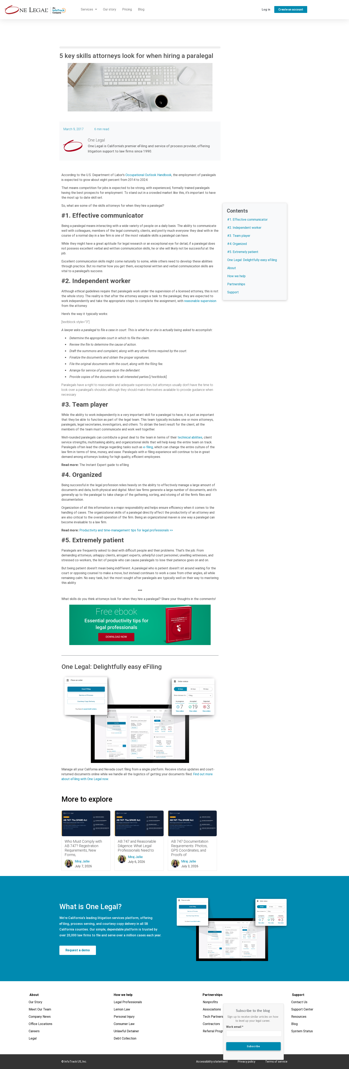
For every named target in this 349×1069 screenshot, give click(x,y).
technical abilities (190, 437)
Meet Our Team (40, 1009)
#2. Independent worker (244, 228)
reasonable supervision (200, 301)
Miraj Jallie (82, 861)
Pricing (127, 9)
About (231, 268)
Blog (141, 9)
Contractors (211, 1024)
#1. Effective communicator (247, 219)
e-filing (148, 447)
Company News (40, 1017)
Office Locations (41, 1024)
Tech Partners (213, 1017)
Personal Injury (124, 1017)
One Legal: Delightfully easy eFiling (252, 260)
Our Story (35, 1002)
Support (233, 292)
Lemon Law (122, 1009)
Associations (212, 1009)
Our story (109, 9)
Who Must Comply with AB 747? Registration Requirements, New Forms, (83, 848)
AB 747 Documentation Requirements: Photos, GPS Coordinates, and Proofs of (189, 848)
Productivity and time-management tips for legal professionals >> (126, 530)
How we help (236, 276)
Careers (34, 1031)
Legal (33, 1038)
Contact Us (299, 1002)
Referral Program (215, 1031)
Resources (299, 1017)
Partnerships (236, 284)
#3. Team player (238, 236)
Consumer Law (124, 1024)
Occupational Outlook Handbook (148, 175)
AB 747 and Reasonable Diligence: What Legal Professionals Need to (137, 845)
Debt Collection (125, 1038)
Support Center (302, 1009)
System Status (302, 1031)
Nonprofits (210, 1002)
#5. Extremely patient (242, 252)
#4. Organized (237, 244)
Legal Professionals (128, 1002)
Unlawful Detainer (126, 1031)
